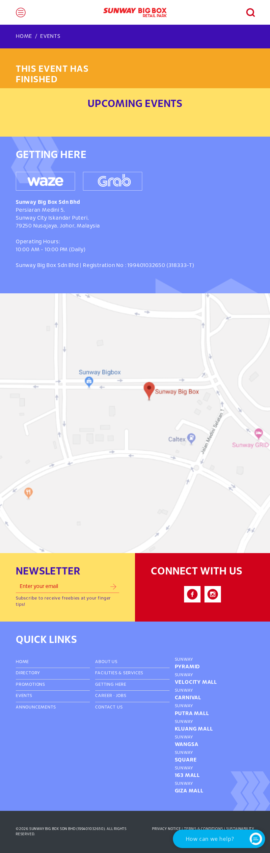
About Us (106, 662)
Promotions (30, 685)
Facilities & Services (119, 673)
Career (103, 696)
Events (50, 36)
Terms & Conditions (203, 829)
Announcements (36, 707)
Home (24, 36)
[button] (247, 12)
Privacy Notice (166, 829)
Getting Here (110, 685)
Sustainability (240, 829)
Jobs (121, 696)
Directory (28, 673)
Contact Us (108, 707)
